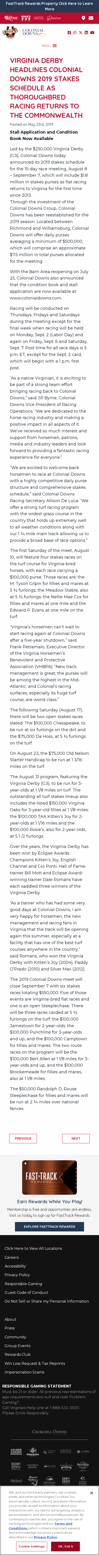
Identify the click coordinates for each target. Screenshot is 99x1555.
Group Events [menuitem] (17, 1346)
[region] (49, 1520)
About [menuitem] (10, 1319)
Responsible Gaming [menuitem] (23, 1284)
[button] (46, 45)
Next (76, 1138)
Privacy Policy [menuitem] (17, 1275)
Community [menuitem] (15, 1337)
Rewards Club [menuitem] (18, 1354)
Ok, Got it (65, 1546)
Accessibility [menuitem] (15, 1266)
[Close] (92, 1493)
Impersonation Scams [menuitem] (24, 1372)
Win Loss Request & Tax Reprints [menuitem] (35, 1363)
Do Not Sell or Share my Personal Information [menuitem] (47, 1301)
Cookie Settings (32, 1546)
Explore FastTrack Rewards (49, 1227)
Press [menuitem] (10, 1328)
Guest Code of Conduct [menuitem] (26, 1292)
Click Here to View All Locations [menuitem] (33, 1248)
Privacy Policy (45, 1537)
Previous (23, 1138)
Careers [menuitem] (12, 1257)
